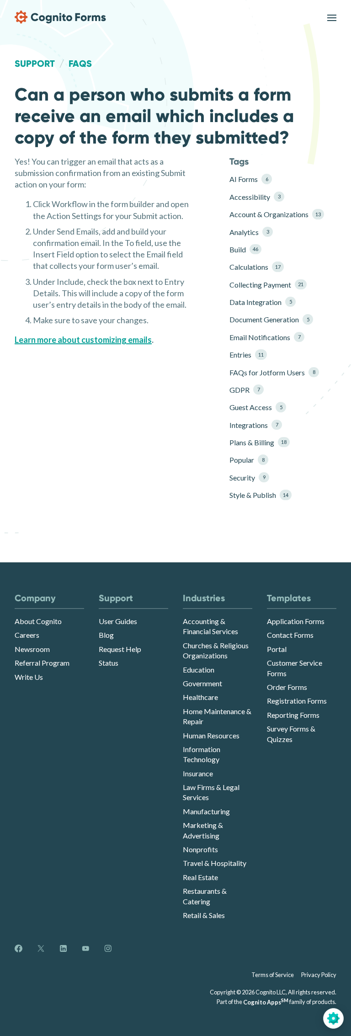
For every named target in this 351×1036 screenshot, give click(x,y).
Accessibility (254, 196)
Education (198, 669)
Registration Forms (297, 700)
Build (243, 249)
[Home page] (60, 17)
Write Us (29, 677)
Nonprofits (200, 849)
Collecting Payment (266, 284)
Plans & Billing (258, 442)
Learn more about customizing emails (83, 340)
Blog (106, 634)
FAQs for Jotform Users (271, 372)
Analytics (249, 232)
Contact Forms (290, 634)
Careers (27, 634)
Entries (246, 354)
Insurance (198, 773)
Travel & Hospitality (214, 863)
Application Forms (295, 621)
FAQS (80, 63)
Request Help (120, 649)
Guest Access (255, 407)
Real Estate (200, 877)
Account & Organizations (271, 214)
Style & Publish (258, 495)
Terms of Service (272, 974)
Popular (246, 459)
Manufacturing (206, 811)
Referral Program (42, 662)
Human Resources (211, 735)
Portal (277, 649)
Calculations (255, 266)
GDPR (244, 389)
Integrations (253, 425)
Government (202, 683)
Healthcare (200, 697)
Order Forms (287, 687)
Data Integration (260, 302)
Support (35, 63)
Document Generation (269, 319)
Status (108, 662)
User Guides (118, 621)
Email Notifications (264, 337)
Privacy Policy (318, 974)
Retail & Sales (204, 915)
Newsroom (32, 649)
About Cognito (38, 621)
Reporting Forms (293, 714)
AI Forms (248, 179)
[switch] (331, 17)
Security (247, 477)
